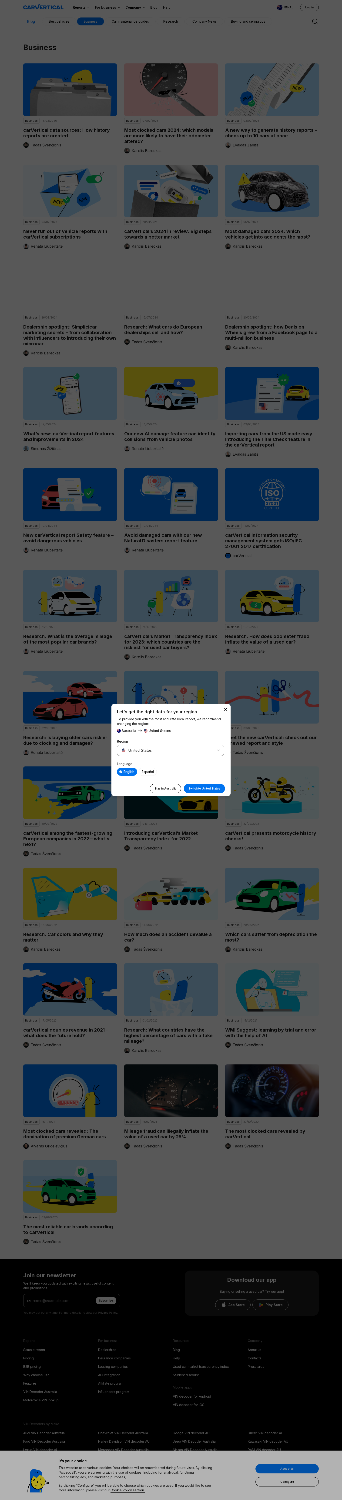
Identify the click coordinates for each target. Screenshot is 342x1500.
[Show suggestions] (218, 750)
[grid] (170, 772)
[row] (127, 772)
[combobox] (165, 750)
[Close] (225, 709)
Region (122, 741)
